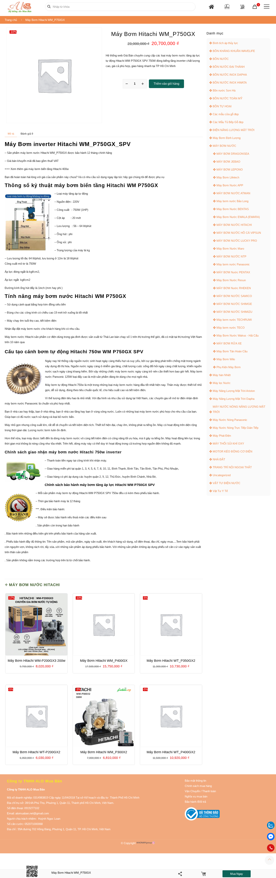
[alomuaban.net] (19, 6)
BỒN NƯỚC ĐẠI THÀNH (229, 66)
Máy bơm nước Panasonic (233, 264)
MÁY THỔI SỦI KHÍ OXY (228, 443)
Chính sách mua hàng (198, 785)
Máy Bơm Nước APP (229, 185)
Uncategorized (222, 475)
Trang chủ (11, 19)
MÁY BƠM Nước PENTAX (233, 272)
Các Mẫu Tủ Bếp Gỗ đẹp (228, 122)
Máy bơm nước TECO (230, 327)
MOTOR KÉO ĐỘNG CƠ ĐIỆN (232, 451)
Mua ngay (236, 873)
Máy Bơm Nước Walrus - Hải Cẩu (237, 335)
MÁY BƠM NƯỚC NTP (231, 256)
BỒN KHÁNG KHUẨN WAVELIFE (234, 51)
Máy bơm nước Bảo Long (232, 201)
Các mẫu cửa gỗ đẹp (226, 114)
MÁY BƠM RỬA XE (229, 343)
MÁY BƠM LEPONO (229, 169)
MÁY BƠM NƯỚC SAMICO (234, 296)
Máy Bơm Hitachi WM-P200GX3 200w (36, 660)
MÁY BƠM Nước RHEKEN (233, 288)
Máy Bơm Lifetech (227, 177)
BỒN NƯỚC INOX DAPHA (230, 74)
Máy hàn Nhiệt (222, 375)
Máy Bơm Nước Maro (230, 248)
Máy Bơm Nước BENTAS (232, 209)
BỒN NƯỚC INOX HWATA (230, 82)
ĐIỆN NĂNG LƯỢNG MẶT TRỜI (233, 130)
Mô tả (11, 133)
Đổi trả (202, 801)
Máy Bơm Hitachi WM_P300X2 (103, 752)
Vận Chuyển (192, 791)
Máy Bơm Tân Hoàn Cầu (231, 351)
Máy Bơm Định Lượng (227, 137)
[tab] (11, 134)
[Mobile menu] (266, 6)
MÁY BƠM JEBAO (228, 161)
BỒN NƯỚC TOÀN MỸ (227, 98)
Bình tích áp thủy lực (225, 43)
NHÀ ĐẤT (219, 459)
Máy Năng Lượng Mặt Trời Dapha (233, 398)
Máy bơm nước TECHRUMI (234, 319)
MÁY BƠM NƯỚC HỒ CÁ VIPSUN (238, 232)
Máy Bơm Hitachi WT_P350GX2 (171, 660)
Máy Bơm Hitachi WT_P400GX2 (171, 752)
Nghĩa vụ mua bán (196, 796)
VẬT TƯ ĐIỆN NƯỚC (226, 483)
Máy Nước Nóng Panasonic (230, 419)
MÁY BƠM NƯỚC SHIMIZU (234, 311)
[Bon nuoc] (227, 6)
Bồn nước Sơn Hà (224, 90)
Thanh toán (208, 791)
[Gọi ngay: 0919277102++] (270, 848)
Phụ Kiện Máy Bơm (228, 367)
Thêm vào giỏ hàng (166, 83)
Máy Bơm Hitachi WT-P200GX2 (36, 752)
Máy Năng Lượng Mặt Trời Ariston (234, 390)
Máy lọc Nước (222, 383)
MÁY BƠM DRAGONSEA (232, 153)
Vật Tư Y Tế (220, 491)
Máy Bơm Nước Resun (231, 280)
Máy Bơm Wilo (225, 359)
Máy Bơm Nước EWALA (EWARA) (238, 217)
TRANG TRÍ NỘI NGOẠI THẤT (232, 467)
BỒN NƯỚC (221, 58)
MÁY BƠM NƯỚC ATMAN (233, 193)
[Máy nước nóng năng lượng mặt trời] (242, 6)
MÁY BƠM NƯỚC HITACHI (34, 585)
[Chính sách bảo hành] (200, 791)
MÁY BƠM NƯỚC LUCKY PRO (236, 240)
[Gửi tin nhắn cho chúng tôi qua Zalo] (270, 828)
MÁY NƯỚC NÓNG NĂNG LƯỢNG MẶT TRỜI (239, 409)
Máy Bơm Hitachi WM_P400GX (103, 660)
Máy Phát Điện (222, 435)
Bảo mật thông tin (195, 780)
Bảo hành (190, 801)
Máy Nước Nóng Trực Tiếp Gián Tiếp (235, 427)
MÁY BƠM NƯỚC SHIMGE (234, 303)
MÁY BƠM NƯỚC (224, 145)
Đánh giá (27, 133)
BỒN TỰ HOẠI (222, 106)
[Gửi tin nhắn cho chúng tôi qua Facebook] (270, 836)
